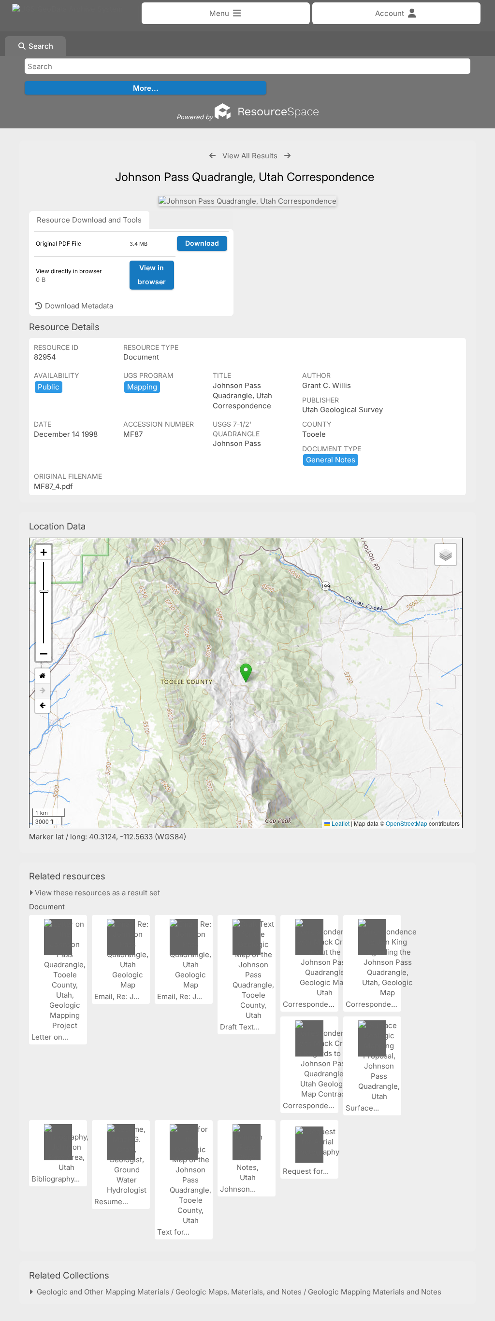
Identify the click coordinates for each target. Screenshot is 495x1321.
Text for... (174, 1232)
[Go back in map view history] (42, 705)
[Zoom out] (43, 653)
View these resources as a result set (96, 892)
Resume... (112, 1201)
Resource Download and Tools (89, 219)
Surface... (363, 1107)
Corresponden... (311, 1004)
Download (202, 243)
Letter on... (50, 1037)
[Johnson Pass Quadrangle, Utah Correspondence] (247, 201)
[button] (246, 673)
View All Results (249, 155)
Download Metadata (78, 305)
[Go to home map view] (42, 675)
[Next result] (287, 155)
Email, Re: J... (117, 996)
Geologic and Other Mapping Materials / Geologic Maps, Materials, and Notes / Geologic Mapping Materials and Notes (237, 1291)
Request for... (307, 1171)
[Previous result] (212, 155)
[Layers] (445, 554)
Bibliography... (56, 1178)
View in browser (152, 275)
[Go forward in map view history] (42, 690)
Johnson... (239, 1189)
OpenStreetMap (406, 823)
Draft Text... (241, 1026)
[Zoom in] (43, 552)
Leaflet (339, 823)
